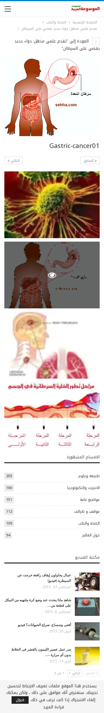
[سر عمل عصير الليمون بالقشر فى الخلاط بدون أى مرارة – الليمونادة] (87, 656)
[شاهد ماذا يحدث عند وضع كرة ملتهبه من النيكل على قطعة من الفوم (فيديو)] (87, 606)
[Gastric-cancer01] (52, 204)
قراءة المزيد (53, 707)
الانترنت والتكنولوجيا (83, 487)
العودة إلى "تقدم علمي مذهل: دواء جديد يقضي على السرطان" (57, 44)
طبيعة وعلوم (89, 475)
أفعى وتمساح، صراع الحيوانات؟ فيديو (44, 625)
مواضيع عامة (90, 499)
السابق (89, 161)
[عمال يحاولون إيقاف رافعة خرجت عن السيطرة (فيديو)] (87, 582)
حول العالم (91, 535)
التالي (15, 161)
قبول (20, 700)
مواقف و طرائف (87, 511)
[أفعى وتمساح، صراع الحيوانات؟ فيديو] (87, 631)
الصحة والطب (89, 523)
